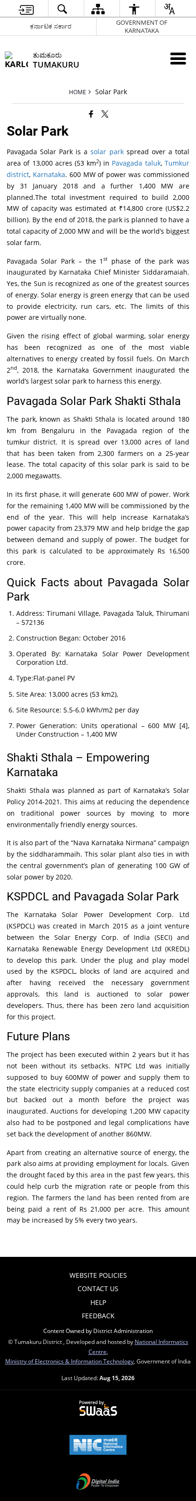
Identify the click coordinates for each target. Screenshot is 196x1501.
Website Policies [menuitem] (98, 1275)
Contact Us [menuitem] (98, 1288)
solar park (106, 151)
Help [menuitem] (98, 1302)
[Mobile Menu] (178, 58)
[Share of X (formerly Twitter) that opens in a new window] (105, 114)
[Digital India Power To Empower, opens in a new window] (98, 1482)
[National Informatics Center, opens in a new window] (98, 1446)
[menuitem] (26, 9)
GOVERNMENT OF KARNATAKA (141, 26)
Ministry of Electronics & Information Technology (69, 1361)
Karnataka (49, 174)
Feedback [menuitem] (98, 1315)
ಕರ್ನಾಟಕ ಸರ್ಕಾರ (50, 26)
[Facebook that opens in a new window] (91, 114)
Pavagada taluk (136, 163)
